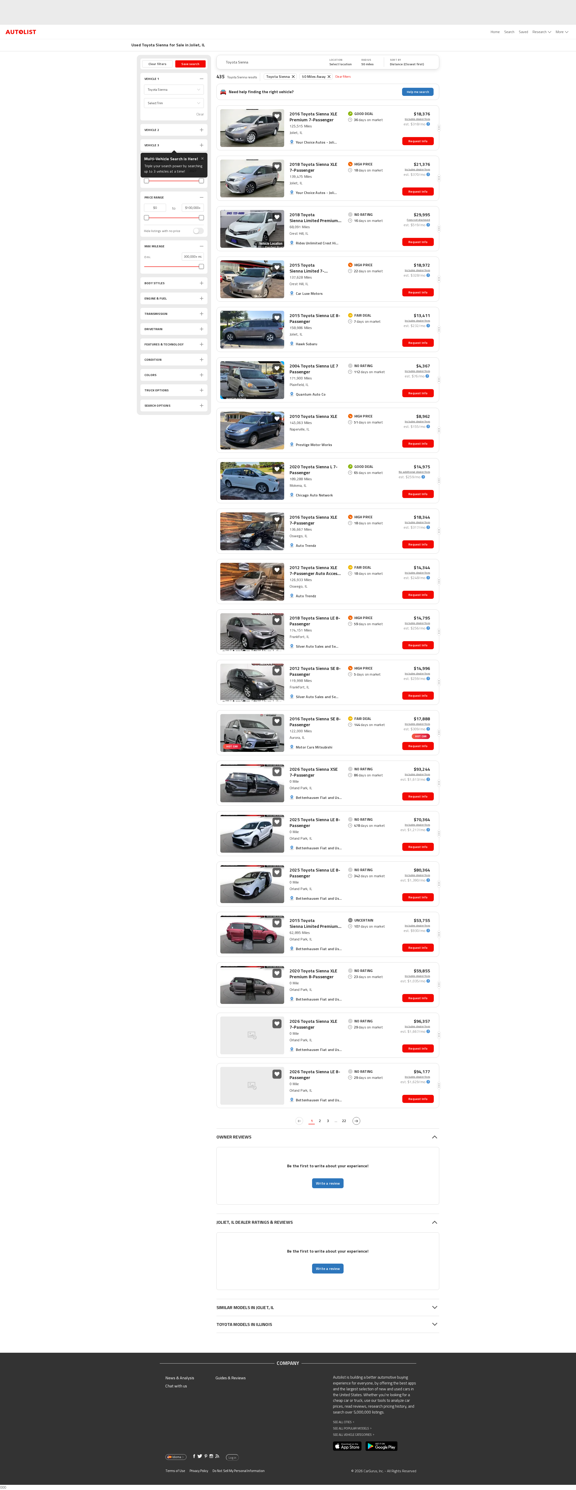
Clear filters (343, 76)
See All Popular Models (352, 1428)
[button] (174, 90)
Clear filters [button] (157, 63)
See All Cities (343, 1422)
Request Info (418, 141)
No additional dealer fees (414, 472)
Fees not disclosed (418, 220)
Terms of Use (175, 1470)
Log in (232, 1457)
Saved (523, 31)
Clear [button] (200, 114)
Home (495, 31)
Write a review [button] (328, 1183)
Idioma (176, 1457)
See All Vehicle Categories (353, 1434)
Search (509, 31)
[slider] (146, 180)
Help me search (418, 91)
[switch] (196, 231)
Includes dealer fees (417, 119)
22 (344, 1120)
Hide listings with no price (162, 231)
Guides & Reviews (231, 1378)
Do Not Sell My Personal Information (239, 1470)
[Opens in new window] (347, 1446)
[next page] (356, 1121)
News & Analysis (179, 1378)
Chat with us (176, 1386)
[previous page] (299, 1121)
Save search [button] (190, 63)
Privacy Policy (199, 1470)
